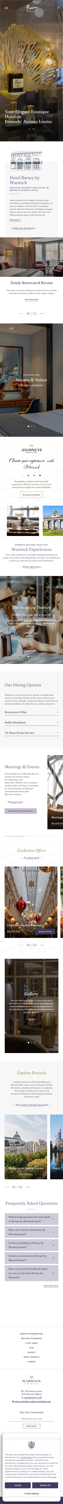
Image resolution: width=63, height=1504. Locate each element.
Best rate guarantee (31, 1338)
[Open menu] (6, 8)
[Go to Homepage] (31, 8)
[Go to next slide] (41, 313)
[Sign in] (57, 8)
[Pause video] (33, 129)
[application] (31, 1467)
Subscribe (31, 1426)
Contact (31, 1352)
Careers (31, 1362)
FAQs (31, 1348)
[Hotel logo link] (31, 1380)
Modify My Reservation (31, 1334)
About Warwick (32, 1357)
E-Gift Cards (31, 1343)
